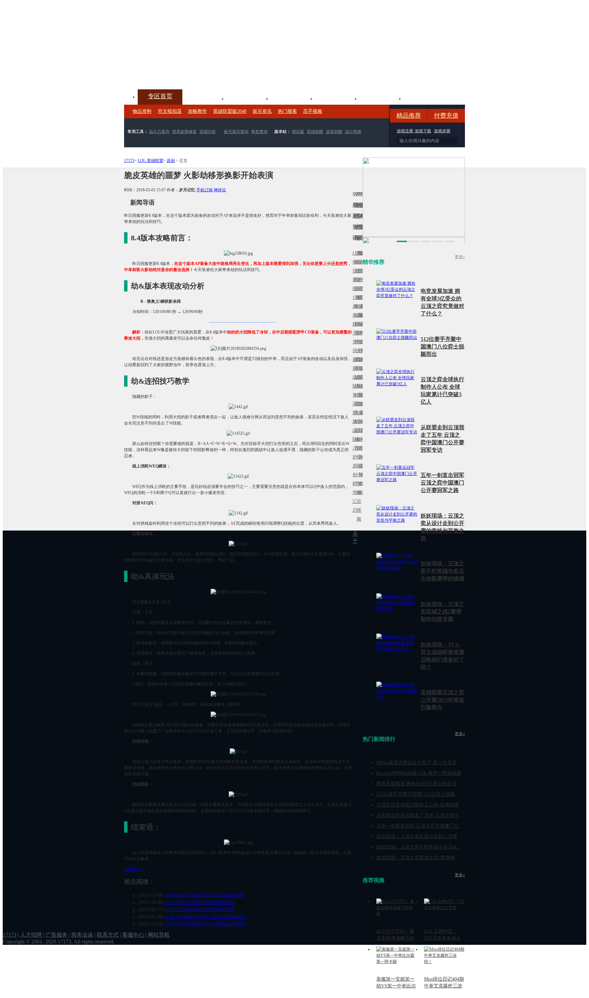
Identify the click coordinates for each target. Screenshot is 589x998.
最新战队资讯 (353, 381)
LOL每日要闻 (353, 271)
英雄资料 (249, 97)
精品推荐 (408, 115)
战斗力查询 (159, 131)
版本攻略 (337, 97)
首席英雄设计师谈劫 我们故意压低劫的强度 (204, 895)
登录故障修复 (184, 131)
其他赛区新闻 (362, 364)
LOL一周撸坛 (362, 466)
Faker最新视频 (358, 324)
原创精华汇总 (353, 488)
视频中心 (204, 97)
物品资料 (142, 111)
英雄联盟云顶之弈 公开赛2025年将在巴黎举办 (442, 699)
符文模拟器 (170, 111)
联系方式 (108, 935)
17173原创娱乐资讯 (353, 324)
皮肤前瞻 (334, 131)
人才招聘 (31, 935)
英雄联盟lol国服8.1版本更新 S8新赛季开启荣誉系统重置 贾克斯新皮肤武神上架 (177, 73)
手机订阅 (204, 190)
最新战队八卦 (353, 435)
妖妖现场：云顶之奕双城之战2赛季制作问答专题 (442, 611)
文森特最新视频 (358, 377)
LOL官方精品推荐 (355, 421)
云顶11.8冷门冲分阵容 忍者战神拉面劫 (199, 902)
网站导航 (159, 935)
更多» (460, 256)
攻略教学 (197, 111)
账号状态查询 (236, 131)
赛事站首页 (362, 271)
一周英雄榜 (355, 368)
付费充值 (446, 115)
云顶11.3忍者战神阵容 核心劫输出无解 (199, 909)
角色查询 (259, 131)
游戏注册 (405, 131)
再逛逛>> (133, 869)
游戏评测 (442, 131)
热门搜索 (287, 111)
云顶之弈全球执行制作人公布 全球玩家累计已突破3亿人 (435, 804)
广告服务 (56, 935)
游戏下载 (423, 131)
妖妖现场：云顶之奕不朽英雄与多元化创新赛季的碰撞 (442, 571)
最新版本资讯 (360, 328)
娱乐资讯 (262, 111)
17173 (129, 160)
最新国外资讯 (360, 275)
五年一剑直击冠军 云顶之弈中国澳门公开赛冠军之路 (442, 482)
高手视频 (312, 111)
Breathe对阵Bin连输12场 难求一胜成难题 (418, 773)
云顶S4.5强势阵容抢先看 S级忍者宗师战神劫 (205, 916)
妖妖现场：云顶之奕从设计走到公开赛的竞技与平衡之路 (436, 836)
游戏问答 (207, 131)
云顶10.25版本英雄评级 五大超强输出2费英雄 (205, 924)
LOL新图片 (355, 328)
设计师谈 (353, 131)
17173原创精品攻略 (355, 280)
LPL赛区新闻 (362, 315)
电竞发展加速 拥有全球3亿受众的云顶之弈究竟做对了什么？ (440, 783)
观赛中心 (293, 97)
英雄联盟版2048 (229, 111)
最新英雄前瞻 (360, 381)
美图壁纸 (381, 97)
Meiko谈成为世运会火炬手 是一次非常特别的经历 (428, 762)
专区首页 (160, 96)
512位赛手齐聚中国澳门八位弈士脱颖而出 (442, 346)
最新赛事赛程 (362, 417)
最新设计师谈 (360, 435)
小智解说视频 (358, 497)
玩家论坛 (426, 97)
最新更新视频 (358, 275)
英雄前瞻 (315, 131)
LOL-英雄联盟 (150, 160)
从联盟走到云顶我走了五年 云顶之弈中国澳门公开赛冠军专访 (441, 815)
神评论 (220, 190)
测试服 (298, 131)
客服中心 (133, 935)
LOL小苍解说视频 (358, 439)
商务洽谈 (82, 935)
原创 (171, 160)
